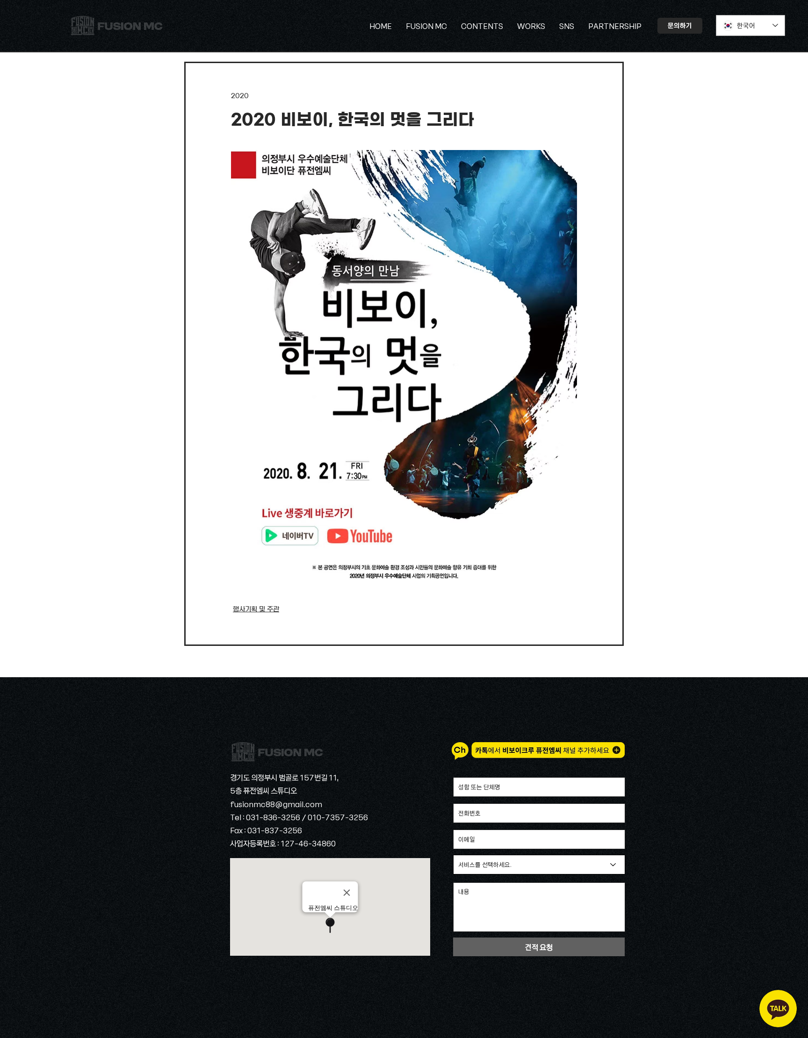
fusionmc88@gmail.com (276, 803)
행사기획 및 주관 (256, 609)
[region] (778, 1008)
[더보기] (116, 25)
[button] (566, 25)
